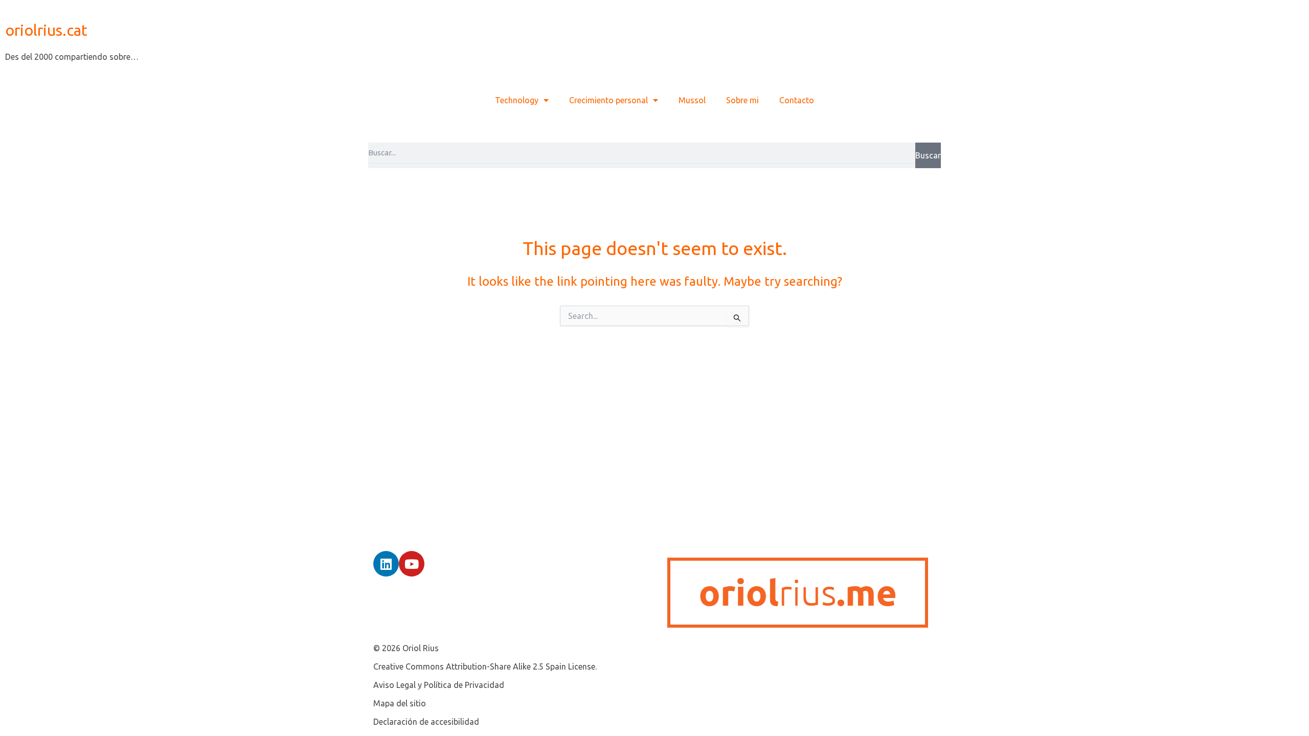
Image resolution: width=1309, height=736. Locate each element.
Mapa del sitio (399, 703)
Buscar (928, 155)
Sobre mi (742, 100)
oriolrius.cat (46, 30)
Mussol (692, 100)
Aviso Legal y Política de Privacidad (438, 684)
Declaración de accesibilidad (426, 721)
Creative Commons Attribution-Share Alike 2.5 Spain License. (485, 666)
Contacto (796, 100)
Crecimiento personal (608, 100)
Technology (516, 100)
